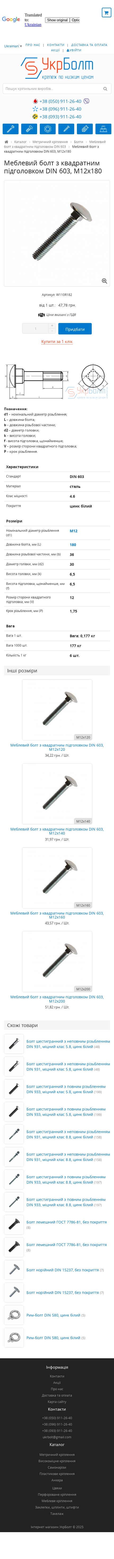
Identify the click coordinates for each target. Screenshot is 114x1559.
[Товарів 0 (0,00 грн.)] (106, 12)
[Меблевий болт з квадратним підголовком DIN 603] (57, 381)
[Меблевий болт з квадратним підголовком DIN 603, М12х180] (57, 233)
